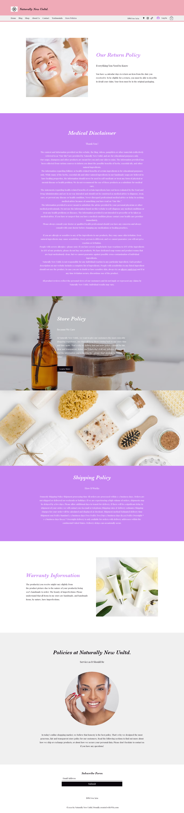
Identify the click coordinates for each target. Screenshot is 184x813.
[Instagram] (147, 18)
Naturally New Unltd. (34, 9)
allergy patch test (129, 269)
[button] (171, 18)
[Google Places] (143, 18)
